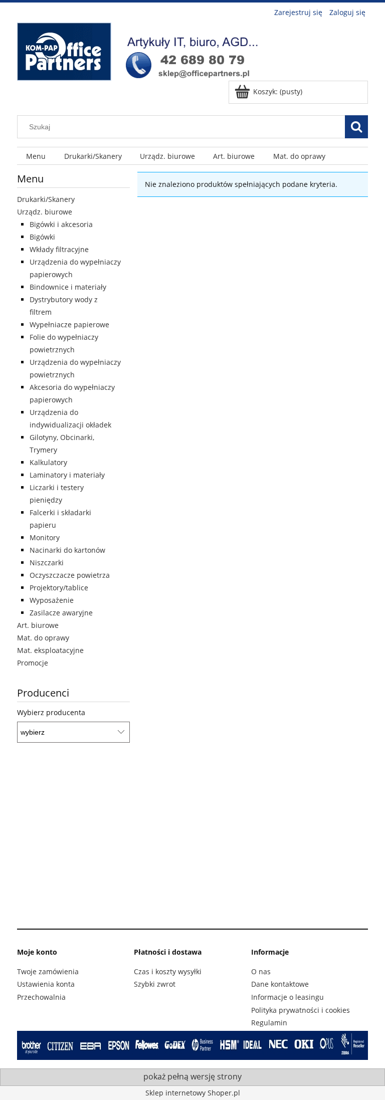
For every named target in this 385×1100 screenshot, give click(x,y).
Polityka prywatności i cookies (300, 1010)
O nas (261, 971)
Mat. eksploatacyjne (50, 650)
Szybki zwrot (154, 984)
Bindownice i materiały (68, 287)
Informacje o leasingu (287, 997)
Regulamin (269, 1022)
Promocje (32, 663)
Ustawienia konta (46, 984)
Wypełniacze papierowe (69, 324)
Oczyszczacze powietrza (70, 575)
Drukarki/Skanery (46, 199)
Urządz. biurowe (44, 211)
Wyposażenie (52, 600)
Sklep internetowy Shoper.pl (192, 1092)
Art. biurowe (38, 625)
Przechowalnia (41, 997)
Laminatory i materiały (67, 475)
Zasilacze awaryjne (61, 612)
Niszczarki (47, 562)
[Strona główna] (142, 50)
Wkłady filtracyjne (59, 249)
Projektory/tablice (59, 587)
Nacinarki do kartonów (67, 550)
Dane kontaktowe (280, 984)
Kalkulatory (48, 462)
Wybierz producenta (51, 712)
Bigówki (42, 237)
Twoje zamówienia (48, 971)
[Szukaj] (356, 126)
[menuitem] (36, 156)
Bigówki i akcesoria (61, 224)
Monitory (45, 537)
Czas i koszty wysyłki (168, 971)
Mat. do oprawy (43, 637)
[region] (192, 840)
